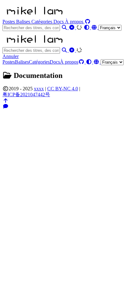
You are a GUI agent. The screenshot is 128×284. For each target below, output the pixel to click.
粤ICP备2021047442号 (26, 94)
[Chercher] (65, 27)
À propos (75, 21)
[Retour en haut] (5, 100)
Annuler (10, 56)
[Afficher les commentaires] (5, 106)
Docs (59, 21)
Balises (23, 21)
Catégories (42, 21)
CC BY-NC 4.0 (62, 88)
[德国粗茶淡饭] (34, 16)
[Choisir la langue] (106, 27)
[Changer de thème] (87, 27)
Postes (9, 21)
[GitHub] (88, 21)
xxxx (39, 88)
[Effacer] (72, 27)
